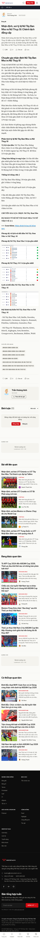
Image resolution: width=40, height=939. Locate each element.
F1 (2, 797)
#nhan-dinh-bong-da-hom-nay (14, 351)
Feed (22, 813)
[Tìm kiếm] (23, 3)
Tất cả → (9, 7)
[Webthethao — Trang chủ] (7, 3)
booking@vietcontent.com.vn (12, 873)
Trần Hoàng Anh (12, 15)
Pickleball (4, 790)
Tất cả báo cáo (25, 780)
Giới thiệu (4, 832)
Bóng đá (3, 21)
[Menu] (37, 3)
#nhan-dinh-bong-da (10, 347)
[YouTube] (9, 887)
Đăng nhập (30, 3)
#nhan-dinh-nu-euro (10, 358)
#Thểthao (21, 477)
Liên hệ (4, 836)
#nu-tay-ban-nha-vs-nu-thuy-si (14, 369)
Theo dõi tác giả (20, 396)
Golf (3, 794)
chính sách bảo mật (19, 909)
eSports (4, 800)
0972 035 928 (20, 876)
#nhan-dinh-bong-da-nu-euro (13, 355)
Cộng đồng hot (25, 820)
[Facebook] (4, 887)
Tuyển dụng (5, 839)
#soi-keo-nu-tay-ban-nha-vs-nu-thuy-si (17, 362)
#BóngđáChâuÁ (23, 571)
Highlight (23, 816)
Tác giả (23, 823)
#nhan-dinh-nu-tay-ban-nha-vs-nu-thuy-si (18, 366)
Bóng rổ (4, 784)
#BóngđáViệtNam (23, 690)
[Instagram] (13, 887)
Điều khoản (5, 842)
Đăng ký (24, 424)
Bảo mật (4, 846)
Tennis (3, 787)
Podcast (4, 813)
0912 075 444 (8, 876)
